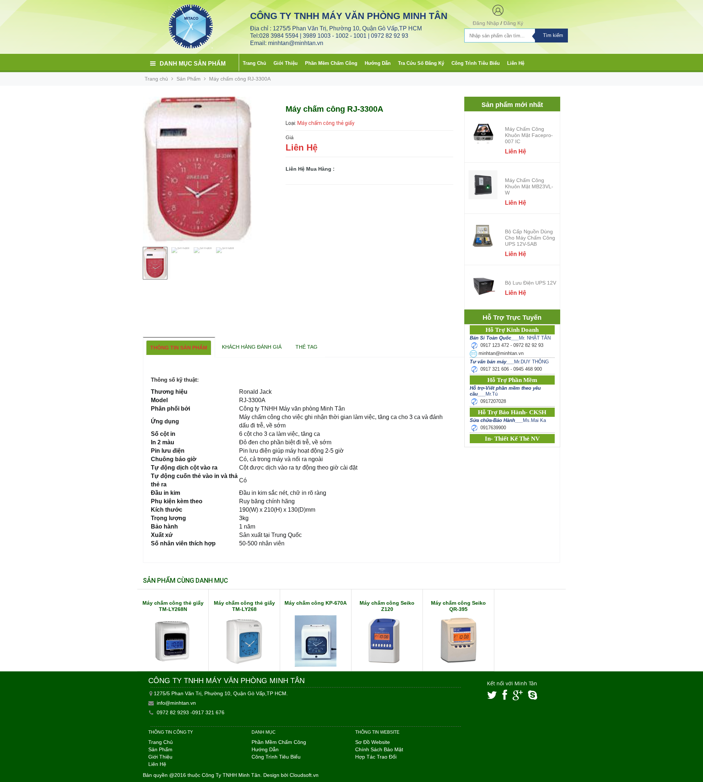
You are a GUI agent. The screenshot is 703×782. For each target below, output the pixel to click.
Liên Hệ (515, 63)
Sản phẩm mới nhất (512, 104)
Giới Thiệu (286, 63)
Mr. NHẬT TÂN (510, 338)
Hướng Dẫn (378, 63)
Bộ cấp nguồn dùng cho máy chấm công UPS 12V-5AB (530, 238)
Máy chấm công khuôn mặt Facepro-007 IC (529, 135)
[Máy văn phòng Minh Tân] (191, 26)
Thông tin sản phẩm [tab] (178, 348)
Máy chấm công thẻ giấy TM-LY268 (244, 606)
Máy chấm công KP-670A (315, 603)
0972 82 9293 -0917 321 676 (190, 712)
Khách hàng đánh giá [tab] (252, 347)
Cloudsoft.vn (304, 775)
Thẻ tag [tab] (306, 347)
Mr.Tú (505, 391)
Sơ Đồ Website (372, 742)
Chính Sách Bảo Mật (379, 749)
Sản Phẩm (188, 79)
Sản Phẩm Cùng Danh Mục (185, 580)
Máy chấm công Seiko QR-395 (458, 606)
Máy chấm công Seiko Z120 (387, 606)
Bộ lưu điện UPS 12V (530, 283)
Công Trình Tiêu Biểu (475, 63)
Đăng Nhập (486, 23)
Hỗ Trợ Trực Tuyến (512, 317)
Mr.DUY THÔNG (509, 361)
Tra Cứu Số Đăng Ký (421, 63)
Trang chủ (156, 79)
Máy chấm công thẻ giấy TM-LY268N (173, 606)
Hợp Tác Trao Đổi (376, 757)
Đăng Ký (513, 23)
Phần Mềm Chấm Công (331, 63)
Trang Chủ (254, 63)
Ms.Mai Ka (508, 420)
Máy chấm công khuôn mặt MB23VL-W (529, 186)
